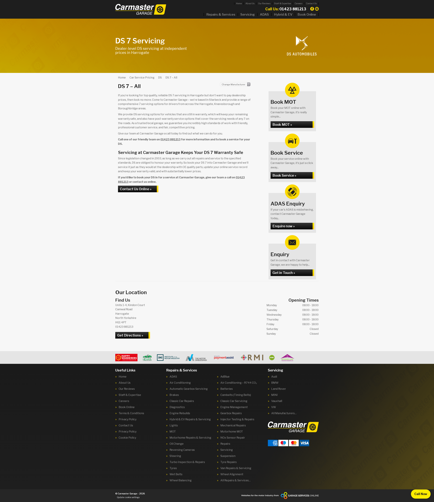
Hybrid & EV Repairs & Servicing (190, 419)
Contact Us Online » (135, 189)
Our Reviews (264, 3)
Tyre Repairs (228, 462)
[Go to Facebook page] (312, 9)
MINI (274, 395)
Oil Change (177, 443)
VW (273, 407)
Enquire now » (283, 226)
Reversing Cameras (182, 450)
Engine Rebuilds (180, 413)
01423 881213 (285, 9)
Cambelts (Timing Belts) (235, 395)
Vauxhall (276, 401)
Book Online (307, 14)
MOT (173, 431)
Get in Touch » (283, 273)
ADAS (264, 14)
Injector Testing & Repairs (237, 419)
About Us (249, 3)
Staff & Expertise (282, 3)
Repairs (225, 443)
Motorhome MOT (231, 431)
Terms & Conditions (131, 413)
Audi (274, 376)
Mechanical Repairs (233, 425)
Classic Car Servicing (233, 401)
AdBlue (225, 376)
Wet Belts (176, 474)
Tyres (173, 468)
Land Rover (278, 389)
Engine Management (234, 407)
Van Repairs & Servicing (235, 468)
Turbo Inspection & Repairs (187, 462)
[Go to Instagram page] (317, 9)
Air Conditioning (180, 382)
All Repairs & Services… (235, 480)
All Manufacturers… (284, 413)
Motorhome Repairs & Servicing (190, 437)
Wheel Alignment (231, 474)
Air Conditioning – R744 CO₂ (238, 382)
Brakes (174, 395)
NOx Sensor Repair (232, 437)
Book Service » (284, 175)
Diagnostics (177, 407)
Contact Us (311, 3)
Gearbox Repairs (231, 413)
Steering (175, 456)
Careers (298, 3)
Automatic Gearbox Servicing (189, 389)
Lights (174, 425)
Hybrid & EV (283, 14)
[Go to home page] (140, 9)
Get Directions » (130, 335)
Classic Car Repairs (182, 401)
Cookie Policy (127, 437)
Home (239, 3)
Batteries (226, 389)
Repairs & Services (220, 14)
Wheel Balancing (181, 480)
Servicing (247, 14)
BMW (275, 382)
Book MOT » (282, 125)
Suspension (227, 456)
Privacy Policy (127, 419)
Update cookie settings (128, 497)
